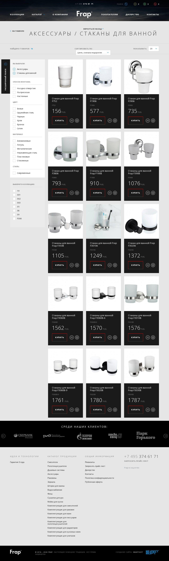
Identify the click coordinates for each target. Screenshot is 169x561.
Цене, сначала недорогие (89, 52)
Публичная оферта (93, 482)
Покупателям (109, 14)
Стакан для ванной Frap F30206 (141, 244)
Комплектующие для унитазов (61, 536)
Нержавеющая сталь (27, 152)
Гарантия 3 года (17, 462)
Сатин (20, 128)
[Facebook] (126, 473)
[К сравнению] (72, 121)
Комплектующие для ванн (59, 513)
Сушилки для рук (55, 498)
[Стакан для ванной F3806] (65, 149)
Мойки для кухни (55, 502)
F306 (19, 218)
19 (18, 190)
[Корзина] (155, 4)
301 (19, 194)
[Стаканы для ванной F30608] (65, 293)
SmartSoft (138, 552)
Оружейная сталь (25, 112)
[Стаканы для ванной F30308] (141, 365)
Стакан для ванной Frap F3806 (65, 172)
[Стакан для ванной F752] (65, 76)
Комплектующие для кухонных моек (64, 532)
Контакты (153, 14)
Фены (50, 494)
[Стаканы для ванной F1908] (103, 149)
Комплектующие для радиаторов (63, 528)
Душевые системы (56, 470)
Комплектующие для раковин (61, 510)
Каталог (37, 14)
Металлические (24, 148)
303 (19, 202)
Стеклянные (23, 160)
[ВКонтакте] (141, 473)
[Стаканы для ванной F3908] (141, 149)
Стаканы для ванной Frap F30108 (139, 316)
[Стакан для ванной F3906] (141, 76)
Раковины (52, 478)
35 (18, 206)
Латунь (20, 144)
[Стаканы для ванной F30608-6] (103, 293)
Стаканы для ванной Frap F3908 (139, 172)
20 (151, 48)
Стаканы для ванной (26, 73)
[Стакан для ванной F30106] (103, 221)
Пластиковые (23, 156)
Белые (20, 108)
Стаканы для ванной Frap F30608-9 (63, 389)
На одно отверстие (26, 88)
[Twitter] (131, 473)
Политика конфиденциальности (99, 478)
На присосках (23, 92)
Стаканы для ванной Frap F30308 (139, 389)
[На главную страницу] (84, 14)
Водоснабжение (55, 490)
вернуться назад (92, 29)
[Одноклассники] (136, 473)
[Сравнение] (135, 4)
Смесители (53, 462)
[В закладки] (77, 121)
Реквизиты (90, 462)
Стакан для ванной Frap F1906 (103, 100)
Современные (23, 173)
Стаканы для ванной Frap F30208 (101, 389)
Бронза (20, 124)
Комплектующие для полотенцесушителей (57, 522)
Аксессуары (22, 69)
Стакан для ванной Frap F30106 (103, 244)
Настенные (22, 96)
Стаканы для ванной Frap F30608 (63, 316)
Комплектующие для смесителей (63, 506)
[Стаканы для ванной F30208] (103, 365)
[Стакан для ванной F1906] (103, 76)
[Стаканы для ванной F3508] (65, 221)
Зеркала (51, 482)
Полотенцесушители (57, 466)
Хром (19, 120)
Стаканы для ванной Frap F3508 (63, 244)
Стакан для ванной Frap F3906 (141, 100)
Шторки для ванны (56, 486)
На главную (18, 31)
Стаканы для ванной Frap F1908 (101, 172)
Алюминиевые (24, 140)
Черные (21, 116)
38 (18, 210)
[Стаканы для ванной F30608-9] (65, 365)
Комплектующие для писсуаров (62, 517)
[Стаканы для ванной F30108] (141, 293)
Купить (59, 120)
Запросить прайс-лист (95, 466)
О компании (60, 14)
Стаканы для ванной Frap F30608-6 (101, 316)
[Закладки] (144, 4)
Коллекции (17, 14)
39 (18, 214)
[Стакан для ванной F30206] (141, 221)
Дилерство (132, 14)
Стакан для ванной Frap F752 (65, 100)
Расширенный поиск (5, 79)
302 (19, 198)
